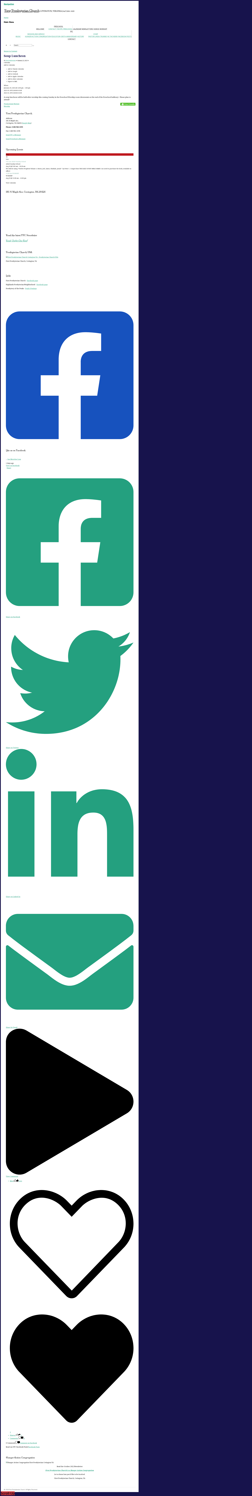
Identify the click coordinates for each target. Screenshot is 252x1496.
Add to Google (12, 71)
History (80, 36)
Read (16, 240)
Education (56, 36)
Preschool (58, 26)
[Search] (33, 45)
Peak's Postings (31, 288)
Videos (96, 29)
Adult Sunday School (13, 164)
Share (9, 468)
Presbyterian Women (11, 104)
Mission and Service (35, 34)
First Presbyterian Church (21, 11)
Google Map (26, 123)
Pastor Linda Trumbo (97, 36)
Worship (103, 29)
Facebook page (32, 281)
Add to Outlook (13, 74)
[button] (9, 65)
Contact (71, 39)
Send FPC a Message (13, 135)
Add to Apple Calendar (15, 76)
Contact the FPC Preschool (60, 29)
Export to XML (12, 81)
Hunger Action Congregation (38, 36)
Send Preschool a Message (15, 139)
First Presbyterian (11, 60)
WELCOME (40, 29)
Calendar (77, 29)
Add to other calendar (15, 79)
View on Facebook (12, 466)
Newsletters (87, 29)
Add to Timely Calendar (16, 69)
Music (18, 36)
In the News (112, 36)
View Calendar (11, 183)
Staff (95, 34)
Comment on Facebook (28, 1443)
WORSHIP (9, 176)
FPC (71, 31)
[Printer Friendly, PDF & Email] (128, 104)
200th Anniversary (69, 36)
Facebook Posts (125, 36)
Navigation (9, 4)
